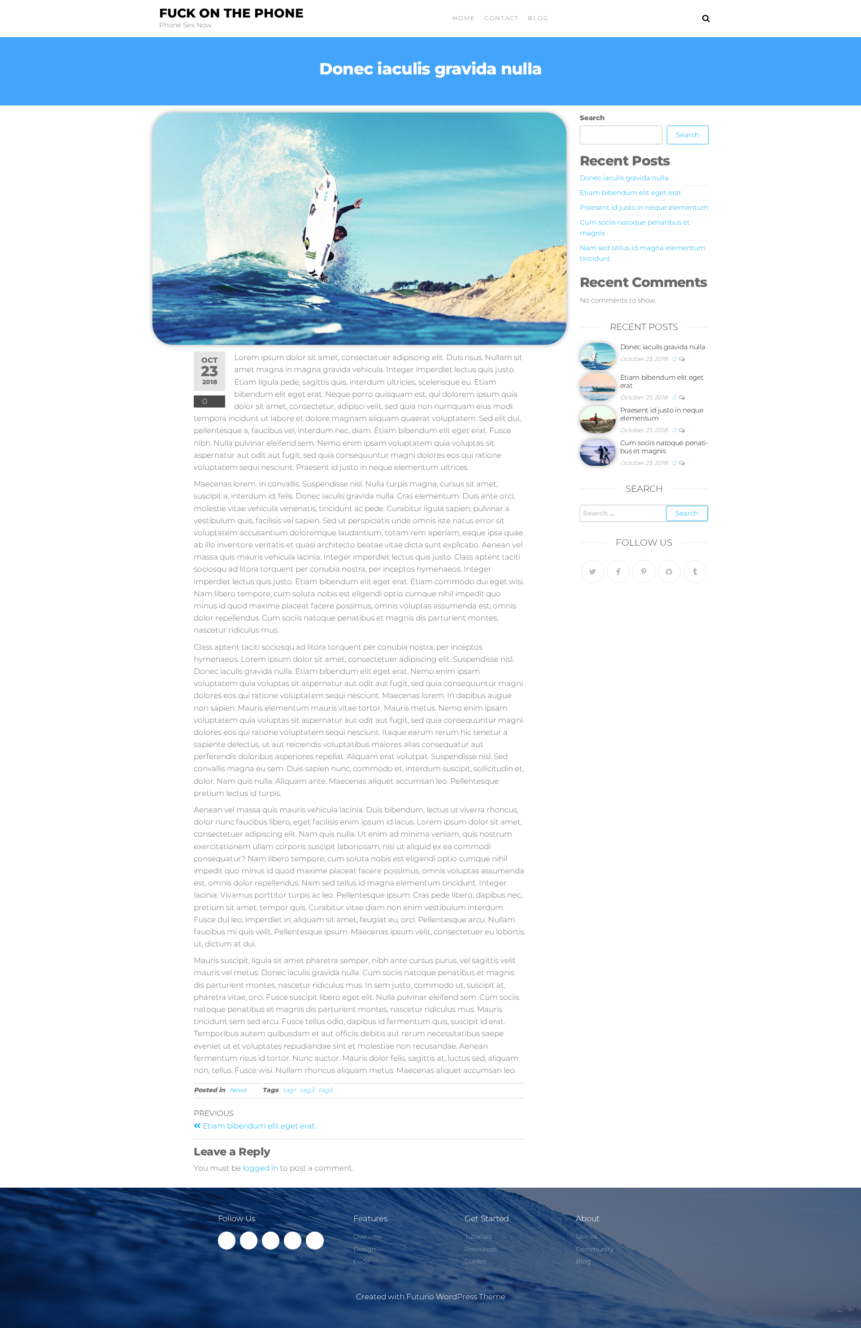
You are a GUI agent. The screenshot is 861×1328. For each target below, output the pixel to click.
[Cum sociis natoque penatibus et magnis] (598, 451)
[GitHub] (669, 571)
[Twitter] (592, 571)
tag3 (307, 1090)
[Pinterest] (643, 571)
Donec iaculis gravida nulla (624, 178)
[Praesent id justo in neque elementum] (598, 419)
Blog (538, 18)
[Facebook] (618, 571)
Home (463, 18)
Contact (501, 18)
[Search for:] (644, 513)
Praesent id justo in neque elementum (644, 207)
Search (592, 117)
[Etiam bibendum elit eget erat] (598, 386)
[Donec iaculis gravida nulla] (598, 356)
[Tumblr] (694, 571)
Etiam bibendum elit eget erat (630, 192)
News (238, 1090)
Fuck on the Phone (231, 13)
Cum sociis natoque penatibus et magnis (664, 446)
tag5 (325, 1090)
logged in (260, 1167)
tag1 (289, 1090)
